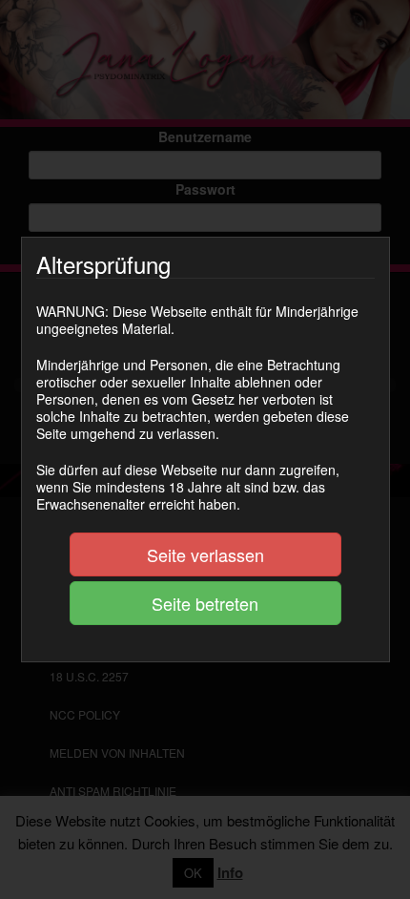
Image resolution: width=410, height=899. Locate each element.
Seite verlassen (205, 554)
